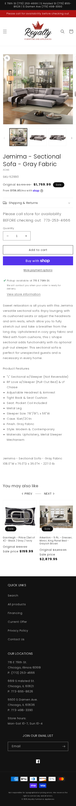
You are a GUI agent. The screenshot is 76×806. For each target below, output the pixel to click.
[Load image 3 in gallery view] (57, 137)
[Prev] (4, 138)
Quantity (8, 228)
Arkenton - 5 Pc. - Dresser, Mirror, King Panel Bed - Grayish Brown (56, 540)
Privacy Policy (18, 631)
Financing (15, 613)
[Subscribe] (63, 746)
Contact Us (16, 639)
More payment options (38, 270)
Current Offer (17, 622)
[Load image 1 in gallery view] (18, 137)
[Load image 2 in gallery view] (38, 137)
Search (13, 595)
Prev (28, 493)
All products (17, 604)
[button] (5, 31)
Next (48, 493)
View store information (24, 294)
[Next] (71, 138)
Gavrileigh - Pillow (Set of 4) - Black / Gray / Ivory (19, 539)
